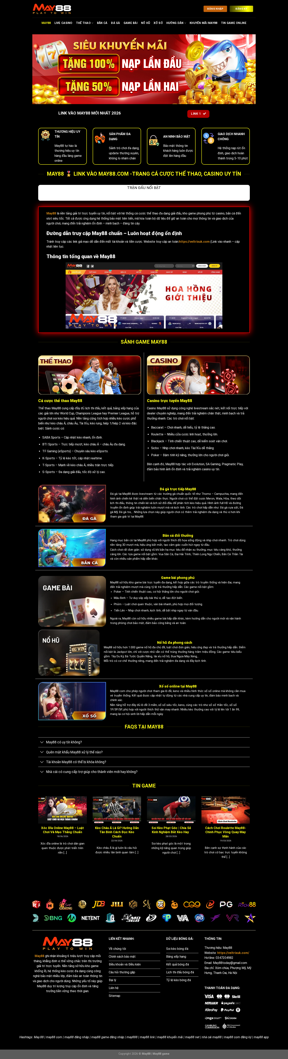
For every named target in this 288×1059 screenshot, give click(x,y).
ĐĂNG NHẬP (215, 8)
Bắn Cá (102, 23)
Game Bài (131, 23)
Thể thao (83, 23)
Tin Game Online (233, 23)
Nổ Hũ (145, 23)
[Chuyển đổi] (42, 742)
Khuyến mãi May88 (203, 23)
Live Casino (63, 23)
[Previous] (37, 832)
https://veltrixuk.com (194, 241)
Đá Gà (115, 23)
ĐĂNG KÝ (241, 8)
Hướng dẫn (175, 23)
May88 (46, 23)
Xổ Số (158, 23)
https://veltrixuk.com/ (233, 953)
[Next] (251, 832)
